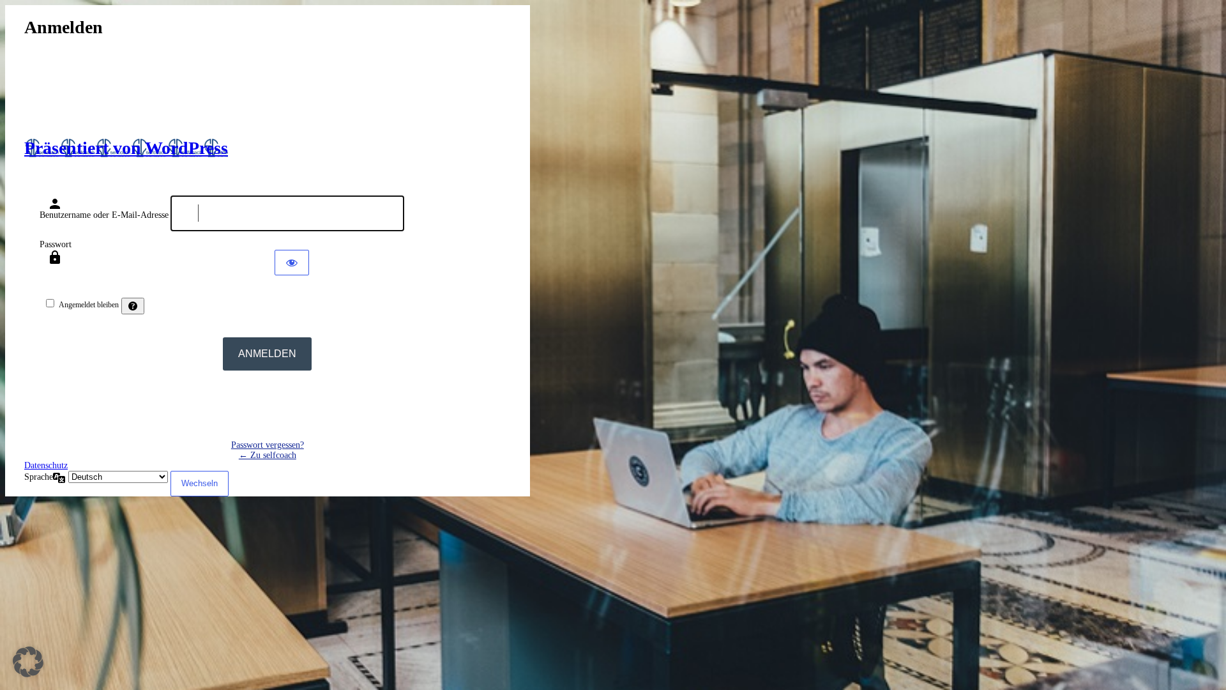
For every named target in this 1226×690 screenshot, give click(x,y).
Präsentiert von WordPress (126, 148)
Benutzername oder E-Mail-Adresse (104, 215)
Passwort (56, 244)
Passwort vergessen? (267, 445)
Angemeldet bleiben (89, 304)
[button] (28, 662)
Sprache (38, 477)
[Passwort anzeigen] (292, 262)
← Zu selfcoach (267, 455)
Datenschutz (46, 465)
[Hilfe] (132, 306)
